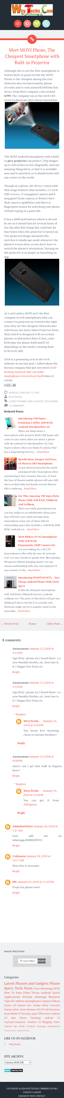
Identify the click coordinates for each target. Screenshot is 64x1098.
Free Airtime (34, 1005)
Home (32, 623)
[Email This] (5, 385)
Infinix (45, 1005)
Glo (12, 1001)
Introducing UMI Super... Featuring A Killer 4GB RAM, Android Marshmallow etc (35, 422)
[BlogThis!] (8, 385)
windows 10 (34, 1021)
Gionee (8, 1005)
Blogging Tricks (51, 1021)
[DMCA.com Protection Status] (13, 1071)
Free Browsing (43, 988)
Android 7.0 (52, 1017)
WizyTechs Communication (41, 1088)
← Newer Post (9, 623)
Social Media (11, 1013)
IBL (14, 882)
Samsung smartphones (48, 1026)
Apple (34, 1013)
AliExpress (30, 804)
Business (31, 1009)
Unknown (19, 856)
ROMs (22, 1026)
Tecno (35, 992)
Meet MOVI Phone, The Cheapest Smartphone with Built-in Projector (32, 56)
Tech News (51, 401)
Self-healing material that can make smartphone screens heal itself (30, 372)
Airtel (56, 992)
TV (19, 1013)
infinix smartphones (28, 1001)
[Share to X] (11, 385)
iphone (21, 1005)
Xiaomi (7, 1009)
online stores (19, 1009)
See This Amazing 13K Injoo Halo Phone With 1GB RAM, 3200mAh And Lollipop (38, 500)
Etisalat (27, 997)
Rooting (26, 1013)
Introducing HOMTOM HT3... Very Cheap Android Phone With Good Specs (39, 582)
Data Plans (23, 992)
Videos (55, 1001)
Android (46, 992)
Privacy (41, 1096)
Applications (12, 997)
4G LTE (41, 1009)
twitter (47, 1013)
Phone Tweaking (30, 1017)
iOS (15, 1005)
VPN (40, 1013)
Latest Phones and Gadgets (26, 401)
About (37, 1092)
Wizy (32, 1096)
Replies (21, 714)
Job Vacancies (52, 1009)
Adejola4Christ (22, 826)
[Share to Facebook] (14, 385)
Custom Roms (10, 1030)
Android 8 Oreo (23, 1030)
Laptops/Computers (15, 1021)
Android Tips (10, 1026)
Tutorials (55, 1005)
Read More (43, 452)
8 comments (16, 405)
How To (9, 992)
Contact (28, 1092)
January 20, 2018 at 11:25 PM (36, 882)
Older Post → (55, 623)
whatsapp (40, 997)
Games (46, 1001)
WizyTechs (15, 396)
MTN (56, 988)
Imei (13, 1017)
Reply (16, 672)
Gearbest (31, 1026)
